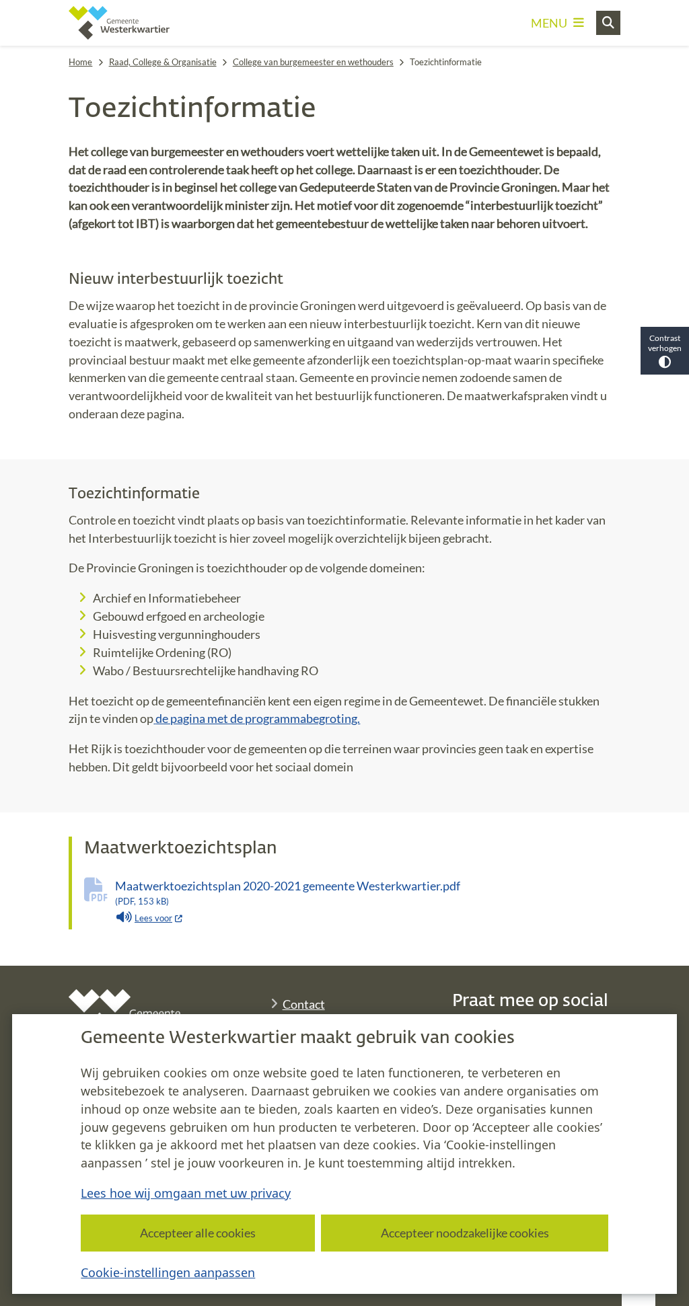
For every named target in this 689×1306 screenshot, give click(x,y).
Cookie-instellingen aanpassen (168, 1272)
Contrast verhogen (665, 343)
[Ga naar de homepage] (119, 23)
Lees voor (159, 918)
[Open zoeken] (608, 23)
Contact (304, 1004)
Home (80, 61)
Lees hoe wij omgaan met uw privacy (186, 1193)
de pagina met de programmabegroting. (257, 718)
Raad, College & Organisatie (163, 61)
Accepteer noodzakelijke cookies (465, 1232)
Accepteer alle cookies (198, 1232)
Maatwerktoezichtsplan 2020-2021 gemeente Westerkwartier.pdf (287, 892)
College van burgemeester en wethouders (313, 61)
